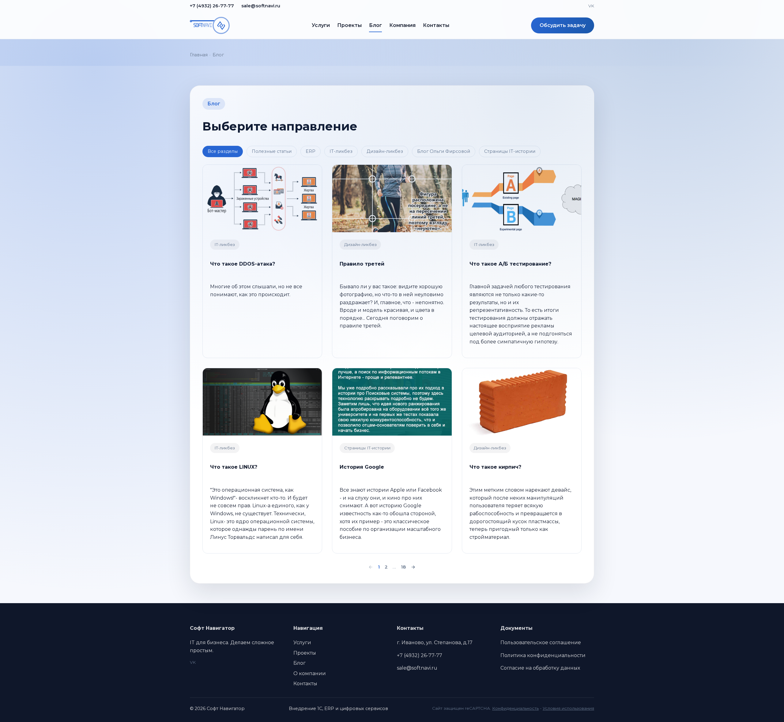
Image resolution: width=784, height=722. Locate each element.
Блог (375, 25)
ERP (310, 151)
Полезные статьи (272, 151)
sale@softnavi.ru (260, 6)
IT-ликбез (341, 151)
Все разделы (223, 151)
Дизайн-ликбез (385, 151)
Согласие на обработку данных (540, 668)
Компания (402, 25)
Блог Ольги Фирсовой (443, 151)
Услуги (321, 25)
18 (403, 567)
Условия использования (568, 708)
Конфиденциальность (515, 708)
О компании (309, 673)
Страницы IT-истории (509, 151)
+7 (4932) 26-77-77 (212, 6)
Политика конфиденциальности (543, 655)
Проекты (349, 25)
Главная (199, 55)
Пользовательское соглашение (540, 642)
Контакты (436, 25)
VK (591, 5)
